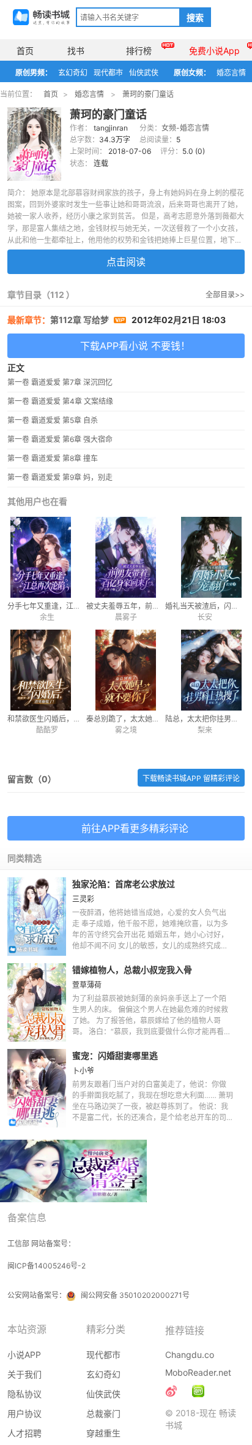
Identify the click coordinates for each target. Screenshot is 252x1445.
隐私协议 (24, 1394)
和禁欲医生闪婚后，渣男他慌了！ (62, 718)
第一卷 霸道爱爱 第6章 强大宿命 (60, 439)
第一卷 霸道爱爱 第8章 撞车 (52, 458)
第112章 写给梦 (80, 320)
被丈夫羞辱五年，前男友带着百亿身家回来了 (159, 606)
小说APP (24, 1354)
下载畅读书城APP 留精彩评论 (191, 778)
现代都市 (108, 72)
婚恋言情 (231, 72)
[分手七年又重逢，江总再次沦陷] (46, 557)
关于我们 (24, 1374)
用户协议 (24, 1413)
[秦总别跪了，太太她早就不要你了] (125, 670)
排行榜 (139, 50)
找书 (75, 50)
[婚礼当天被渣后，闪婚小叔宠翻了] (204, 557)
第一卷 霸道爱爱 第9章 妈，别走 (60, 477)
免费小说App (214, 50)
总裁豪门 (103, 1413)
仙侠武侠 (143, 72)
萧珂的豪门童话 (148, 94)
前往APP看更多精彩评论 (134, 828)
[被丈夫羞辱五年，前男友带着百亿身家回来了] (125, 557)
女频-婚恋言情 (185, 127)
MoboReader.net (198, 1372)
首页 (25, 50)
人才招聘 (24, 1433)
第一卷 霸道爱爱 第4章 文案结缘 (60, 401)
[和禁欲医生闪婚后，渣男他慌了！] (46, 670)
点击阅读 (126, 262)
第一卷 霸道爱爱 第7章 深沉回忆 (60, 382)
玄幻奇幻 (72, 72)
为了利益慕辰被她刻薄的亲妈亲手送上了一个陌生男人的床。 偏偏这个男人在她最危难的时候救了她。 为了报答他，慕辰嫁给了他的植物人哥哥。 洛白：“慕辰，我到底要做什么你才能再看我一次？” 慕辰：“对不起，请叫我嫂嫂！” (151, 1020)
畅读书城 (41, 17)
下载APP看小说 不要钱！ (135, 346)
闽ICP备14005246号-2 (46, 1265)
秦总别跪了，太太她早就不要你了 (141, 718)
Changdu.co (189, 1354)
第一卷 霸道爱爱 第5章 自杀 (52, 420)
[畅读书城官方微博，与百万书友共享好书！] (171, 1391)
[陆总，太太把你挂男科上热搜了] (204, 670)
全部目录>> (225, 294)
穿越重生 (103, 1433)
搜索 (195, 18)
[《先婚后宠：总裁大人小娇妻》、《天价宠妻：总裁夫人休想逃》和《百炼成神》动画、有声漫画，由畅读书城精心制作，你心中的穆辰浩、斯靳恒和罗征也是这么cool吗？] (198, 1391)
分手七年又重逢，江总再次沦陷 (58, 606)
